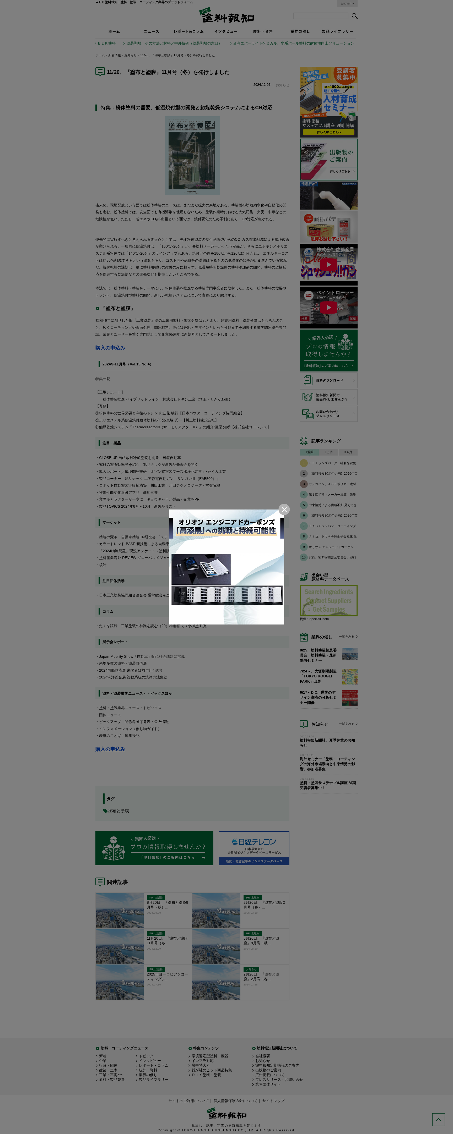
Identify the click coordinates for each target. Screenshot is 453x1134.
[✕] (226, 567)
